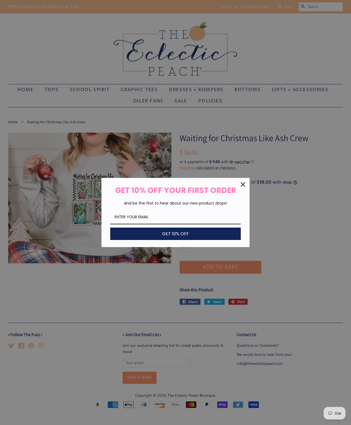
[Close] (243, 184)
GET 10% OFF (175, 234)
